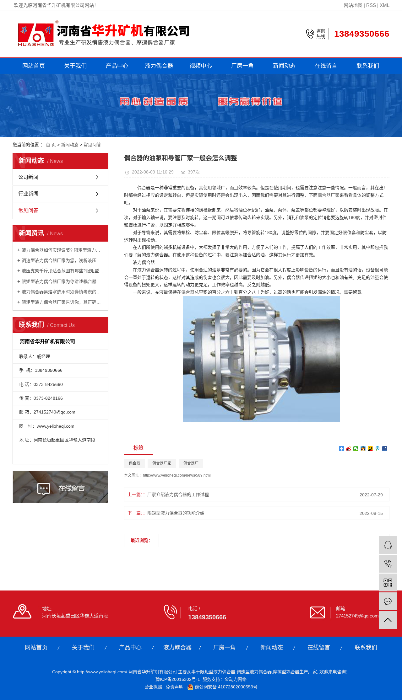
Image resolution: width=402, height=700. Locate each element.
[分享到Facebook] (385, 448)
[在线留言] (388, 601)
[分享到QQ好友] (363, 448)
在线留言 (326, 66)
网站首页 (33, 66)
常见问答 (92, 144)
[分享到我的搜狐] (370, 448)
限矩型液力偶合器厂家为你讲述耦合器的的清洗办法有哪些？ (63, 281)
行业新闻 (28, 193)
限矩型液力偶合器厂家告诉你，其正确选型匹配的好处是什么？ (63, 302)
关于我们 (75, 66)
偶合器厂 (190, 463)
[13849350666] (388, 564)
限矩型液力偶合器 (217, 671)
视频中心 (200, 66)
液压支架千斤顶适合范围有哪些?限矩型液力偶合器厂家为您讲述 (63, 270)
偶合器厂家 (329, 195)
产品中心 (117, 66)
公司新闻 (28, 177)
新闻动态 (284, 66)
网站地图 (353, 5)
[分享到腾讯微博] (377, 448)
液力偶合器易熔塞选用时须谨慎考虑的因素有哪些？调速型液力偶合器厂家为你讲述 (63, 291)
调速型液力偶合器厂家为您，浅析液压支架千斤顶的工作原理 (63, 260)
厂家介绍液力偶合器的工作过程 (178, 494)
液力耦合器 (177, 647)
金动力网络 (236, 679)
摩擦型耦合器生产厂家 (295, 671)
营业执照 (153, 686)
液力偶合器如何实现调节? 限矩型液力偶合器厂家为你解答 (63, 250)
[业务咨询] (388, 545)
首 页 (51, 144)
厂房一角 (242, 66)
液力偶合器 (159, 66)
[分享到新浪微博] (348, 448)
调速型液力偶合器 (254, 671)
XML (384, 5)
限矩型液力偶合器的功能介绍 (175, 513)
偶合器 (187, 292)
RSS (371, 5)
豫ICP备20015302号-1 (177, 679)
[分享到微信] (356, 448)
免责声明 (174, 686)
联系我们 (367, 66)
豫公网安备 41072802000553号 (225, 686)
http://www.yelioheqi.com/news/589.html (177, 475)
